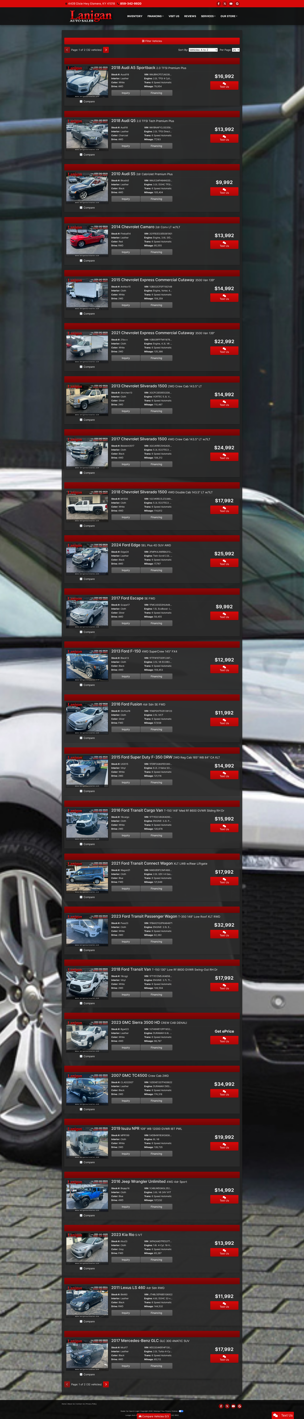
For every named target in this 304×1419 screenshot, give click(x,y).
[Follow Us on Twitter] (224, 3)
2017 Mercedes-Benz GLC (150, 1340)
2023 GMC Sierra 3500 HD (149, 1022)
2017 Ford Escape (133, 598)
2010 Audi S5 (142, 174)
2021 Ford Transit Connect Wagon (159, 863)
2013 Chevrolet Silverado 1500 (156, 386)
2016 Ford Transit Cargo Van (167, 810)
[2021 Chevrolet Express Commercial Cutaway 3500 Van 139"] (87, 346)
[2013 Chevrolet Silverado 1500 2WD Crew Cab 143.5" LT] (87, 399)
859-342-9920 (130, 3)
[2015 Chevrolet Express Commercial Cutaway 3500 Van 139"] (87, 293)
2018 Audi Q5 (142, 120)
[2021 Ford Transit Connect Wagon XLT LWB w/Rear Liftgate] (87, 877)
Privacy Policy (91, 1404)
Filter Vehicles (153, 41)
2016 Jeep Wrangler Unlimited (149, 1181)
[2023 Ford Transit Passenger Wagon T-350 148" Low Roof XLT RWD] (87, 930)
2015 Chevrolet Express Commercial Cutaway (163, 280)
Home (64, 1404)
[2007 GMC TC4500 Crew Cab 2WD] (87, 1089)
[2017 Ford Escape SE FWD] (87, 612)
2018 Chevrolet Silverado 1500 (162, 492)
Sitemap (157, 1411)
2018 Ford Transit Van (164, 969)
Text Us (224, 86)
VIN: (146, 74)
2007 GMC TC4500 (140, 1075)
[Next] (106, 50)
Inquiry (126, 92)
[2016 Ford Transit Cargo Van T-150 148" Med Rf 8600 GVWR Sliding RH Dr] (87, 824)
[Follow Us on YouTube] (231, 3)
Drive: (114, 86)
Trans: (147, 82)
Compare (89, 101)
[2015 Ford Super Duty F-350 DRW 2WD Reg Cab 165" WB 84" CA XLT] (87, 771)
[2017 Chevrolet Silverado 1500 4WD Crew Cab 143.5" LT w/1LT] (87, 453)
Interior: (115, 78)
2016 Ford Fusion (138, 704)
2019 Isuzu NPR (146, 1128)
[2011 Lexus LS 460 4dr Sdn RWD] (87, 1301)
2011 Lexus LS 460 (138, 1287)
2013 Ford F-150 (144, 651)
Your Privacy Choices (169, 1411)
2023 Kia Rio (126, 1234)
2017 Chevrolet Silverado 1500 (160, 439)
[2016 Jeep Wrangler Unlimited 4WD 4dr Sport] (87, 1195)
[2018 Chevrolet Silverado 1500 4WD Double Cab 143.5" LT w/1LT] (87, 506)
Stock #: (115, 74)
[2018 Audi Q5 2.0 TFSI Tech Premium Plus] (87, 134)
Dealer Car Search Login (130, 1411)
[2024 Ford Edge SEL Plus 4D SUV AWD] (87, 559)
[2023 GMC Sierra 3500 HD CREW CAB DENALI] (87, 1036)
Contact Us (80, 1404)
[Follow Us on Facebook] (218, 3)
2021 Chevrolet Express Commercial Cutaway (163, 333)
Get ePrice (224, 1031)
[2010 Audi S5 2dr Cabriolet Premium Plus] (87, 187)
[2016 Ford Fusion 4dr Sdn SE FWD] (87, 718)
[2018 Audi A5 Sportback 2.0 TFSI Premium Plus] (87, 81)
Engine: (148, 78)
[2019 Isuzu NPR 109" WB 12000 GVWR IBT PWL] (87, 1142)
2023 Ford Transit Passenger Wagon (165, 916)
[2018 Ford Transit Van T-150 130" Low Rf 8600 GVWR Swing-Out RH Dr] (87, 983)
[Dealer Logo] (90, 16)
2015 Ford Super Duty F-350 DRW (165, 757)
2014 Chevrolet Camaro (145, 227)
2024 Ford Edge (141, 545)
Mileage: (148, 86)
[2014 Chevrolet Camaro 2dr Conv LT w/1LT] (87, 240)
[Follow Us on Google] (237, 3)
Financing (156, 92)
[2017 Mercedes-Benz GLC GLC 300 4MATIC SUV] (87, 1354)
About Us (71, 1404)
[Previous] (67, 50)
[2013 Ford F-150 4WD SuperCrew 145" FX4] (87, 665)
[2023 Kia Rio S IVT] (87, 1248)
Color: (114, 82)
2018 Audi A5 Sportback (148, 67)
